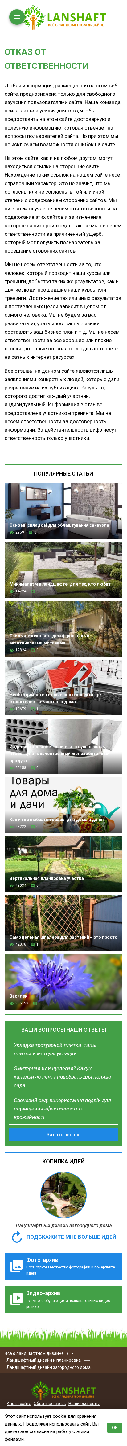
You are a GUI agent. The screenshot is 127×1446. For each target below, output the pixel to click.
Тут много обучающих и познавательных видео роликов (68, 1299)
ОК (115, 1427)
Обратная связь (50, 1403)
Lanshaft (63, 1390)
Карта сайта (19, 1403)
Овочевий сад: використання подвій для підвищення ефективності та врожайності (62, 1108)
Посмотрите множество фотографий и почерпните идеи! (70, 1266)
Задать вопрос (64, 1134)
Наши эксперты (84, 1403)
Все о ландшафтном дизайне (63, 17)
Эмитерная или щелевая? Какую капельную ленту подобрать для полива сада (62, 1076)
